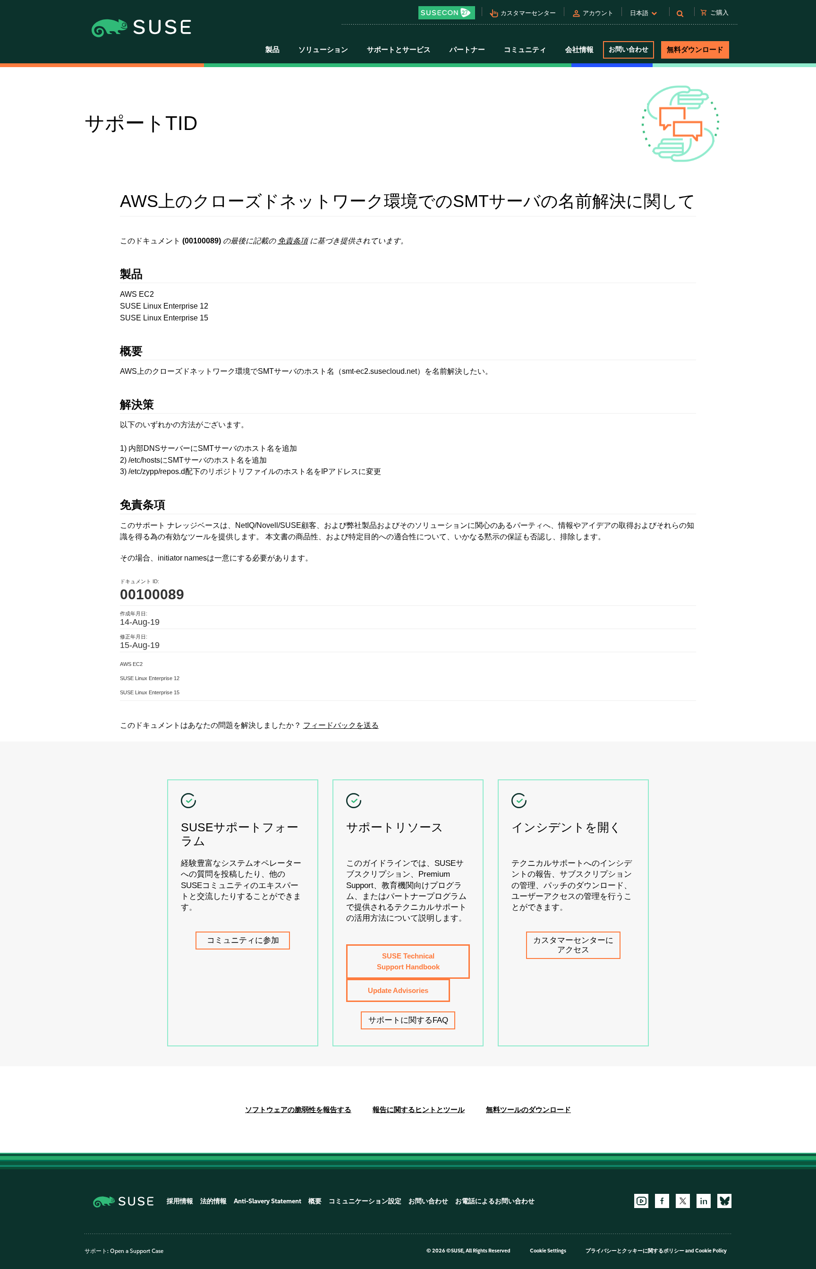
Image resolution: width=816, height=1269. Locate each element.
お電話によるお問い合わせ (495, 1201)
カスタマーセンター (528, 13)
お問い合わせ (628, 49)
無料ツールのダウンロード (528, 1109)
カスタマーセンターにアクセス (573, 945)
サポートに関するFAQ (408, 1020)
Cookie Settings (548, 1251)
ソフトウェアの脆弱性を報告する (298, 1109)
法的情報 (213, 1201)
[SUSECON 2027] (446, 12)
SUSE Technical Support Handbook (408, 961)
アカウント (598, 13)
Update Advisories (398, 990)
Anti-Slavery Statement (267, 1201)
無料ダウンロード (695, 49)
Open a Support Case (136, 1251)
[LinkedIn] (704, 1201)
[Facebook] (662, 1201)
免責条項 (293, 241)
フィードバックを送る (341, 725)
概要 (315, 1201)
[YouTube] (641, 1201)
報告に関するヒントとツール (419, 1109)
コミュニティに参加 (243, 940)
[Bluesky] (724, 1201)
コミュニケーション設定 (365, 1201)
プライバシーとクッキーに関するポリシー (635, 1251)
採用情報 (180, 1201)
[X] (683, 1201)
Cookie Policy (711, 1251)
